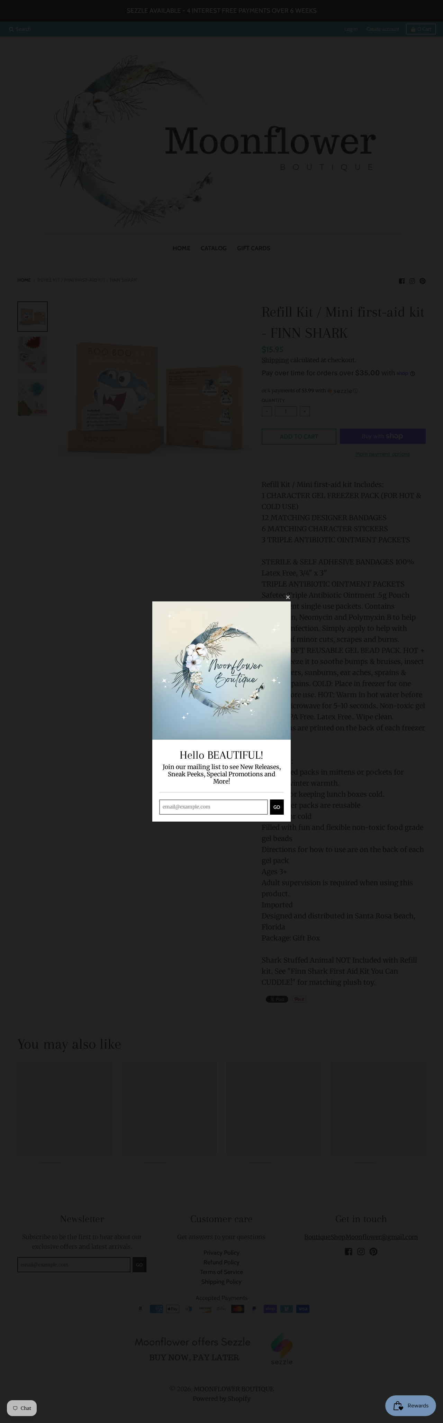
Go (276, 807)
